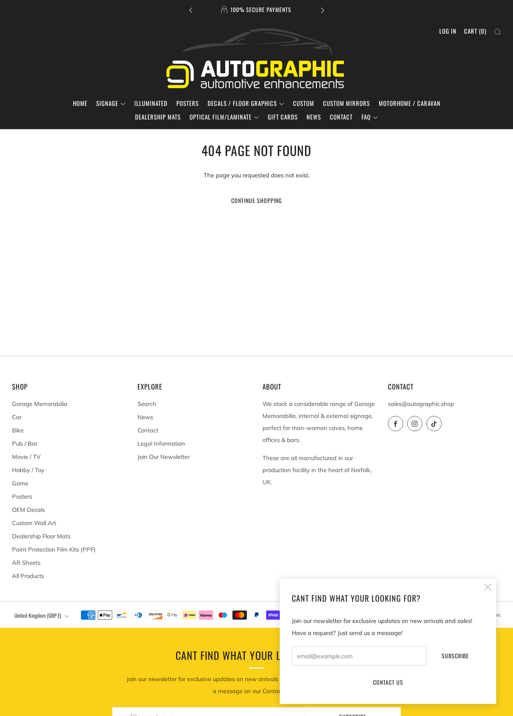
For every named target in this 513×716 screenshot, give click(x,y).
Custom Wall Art (34, 523)
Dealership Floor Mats (41, 536)
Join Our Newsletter (163, 456)
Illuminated (151, 103)
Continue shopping (256, 200)
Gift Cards (283, 116)
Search (146, 404)
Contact (341, 116)
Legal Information (161, 443)
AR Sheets (26, 562)
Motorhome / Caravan (409, 103)
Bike (18, 430)
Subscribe (455, 655)
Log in (447, 30)
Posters (187, 103)
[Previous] (191, 9)
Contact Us (388, 682)
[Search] (497, 31)
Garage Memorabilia (39, 404)
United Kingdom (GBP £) (37, 615)
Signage (107, 103)
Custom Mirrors (346, 103)
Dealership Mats (158, 116)
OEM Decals (28, 509)
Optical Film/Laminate (221, 116)
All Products (28, 576)
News (314, 116)
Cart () (475, 30)
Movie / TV (26, 456)
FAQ (366, 116)
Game (20, 483)
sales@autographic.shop (421, 404)
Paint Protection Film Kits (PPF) (54, 549)
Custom (303, 103)
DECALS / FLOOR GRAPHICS (242, 103)
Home (80, 103)
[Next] (322, 9)
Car (17, 417)
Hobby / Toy (28, 470)
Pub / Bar (24, 443)
